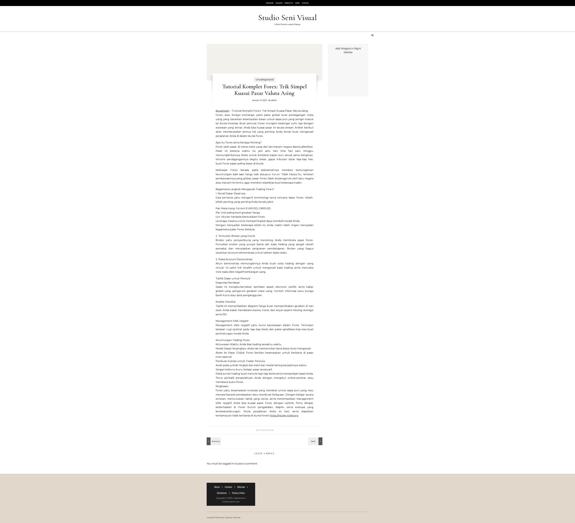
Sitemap (241, 487)
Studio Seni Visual (287, 17)
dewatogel (222, 110)
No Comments (264, 430)
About (217, 487)
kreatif (289, 3)
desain (269, 3)
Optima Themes (232, 517)
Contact (228, 487)
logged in (228, 463)
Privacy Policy (238, 493)
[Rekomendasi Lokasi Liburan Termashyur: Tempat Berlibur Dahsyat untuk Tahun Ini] (213, 441)
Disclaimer (222, 493)
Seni (297, 3)
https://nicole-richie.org (284, 415)
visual (305, 3)
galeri (279, 3)
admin (274, 100)
